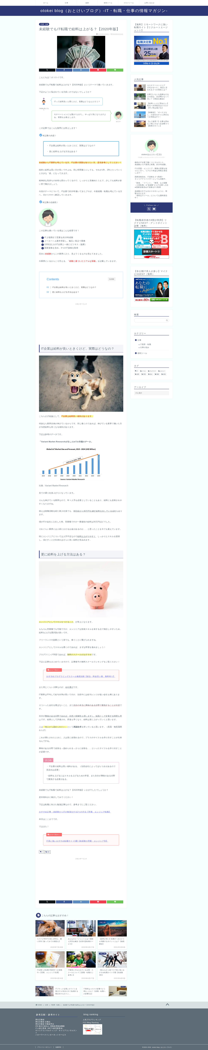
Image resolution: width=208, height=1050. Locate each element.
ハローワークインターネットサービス (50, 1035)
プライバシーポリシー (44, 1047)
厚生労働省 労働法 (42, 1022)
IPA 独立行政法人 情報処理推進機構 (50, 1026)
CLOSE (111, 279)
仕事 (66, 3)
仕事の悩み (144, 347)
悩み (151, 374)
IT (42, 852)
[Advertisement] (81, 323)
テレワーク (153, 371)
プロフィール (129, 3)
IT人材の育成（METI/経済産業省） (49, 1028)
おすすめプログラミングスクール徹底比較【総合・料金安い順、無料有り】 (80, 676)
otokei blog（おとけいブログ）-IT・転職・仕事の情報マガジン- (104, 10)
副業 (87, 3)
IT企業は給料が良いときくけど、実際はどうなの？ (74, 287)
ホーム (45, 3)
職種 (157, 374)
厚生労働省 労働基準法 (44, 1024)
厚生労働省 (39, 1020)
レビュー (162, 371)
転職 (48, 852)
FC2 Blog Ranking (91, 1022)
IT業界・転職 (44, 24)
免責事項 (58, 1047)
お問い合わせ (149, 3)
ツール (144, 371)
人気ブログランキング (92, 1020)
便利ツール (108, 3)
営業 (144, 374)
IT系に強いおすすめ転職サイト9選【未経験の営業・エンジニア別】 (77, 841)
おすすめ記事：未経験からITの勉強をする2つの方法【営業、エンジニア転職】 (75, 812)
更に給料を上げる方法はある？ (65, 292)
